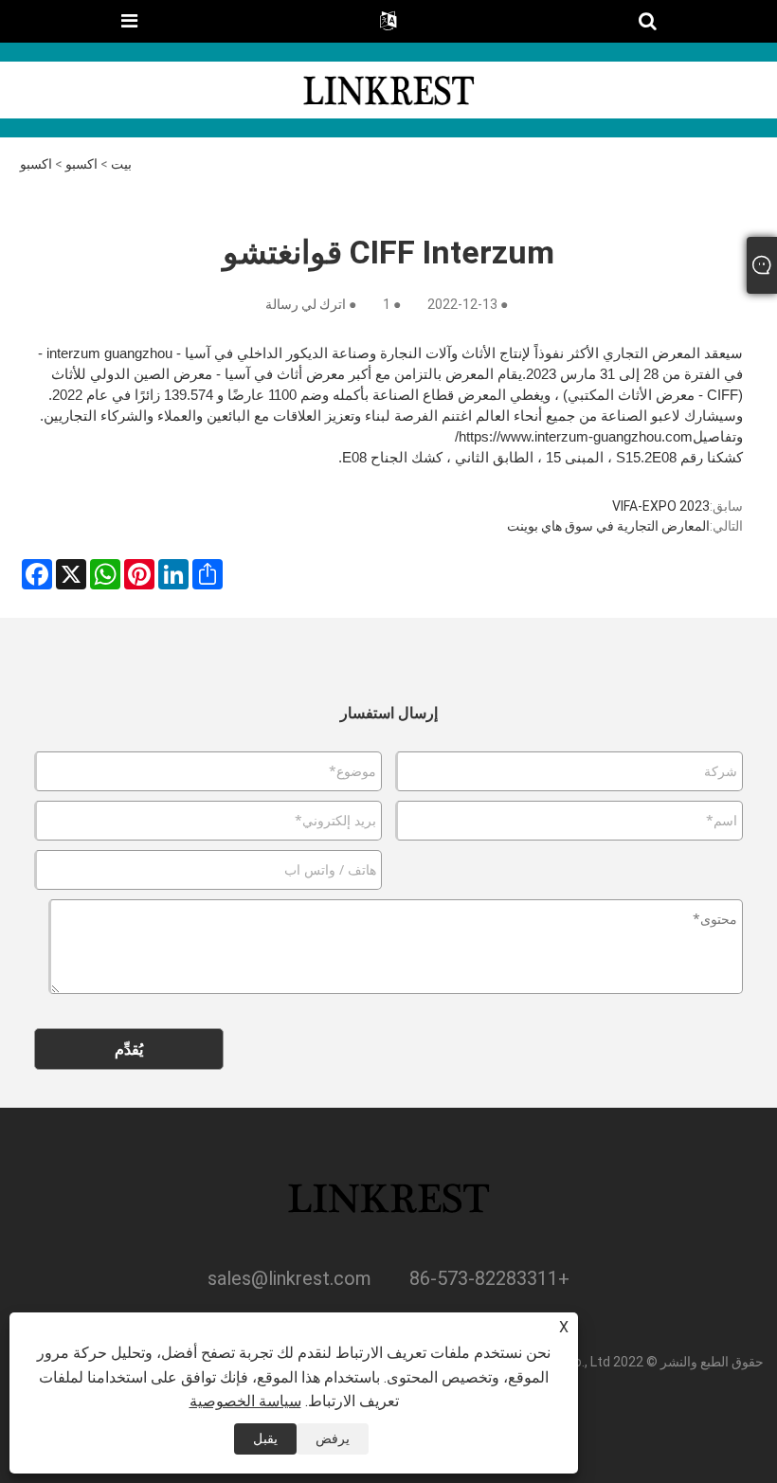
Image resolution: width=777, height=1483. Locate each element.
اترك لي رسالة (305, 304)
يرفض (333, 1438)
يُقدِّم (129, 1049)
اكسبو (81, 164)
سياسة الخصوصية (245, 1401)
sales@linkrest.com (289, 1278)
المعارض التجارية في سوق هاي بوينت (608, 526)
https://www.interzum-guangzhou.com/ (574, 436)
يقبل (265, 1438)
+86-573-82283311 (489, 1278)
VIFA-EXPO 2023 (661, 506)
